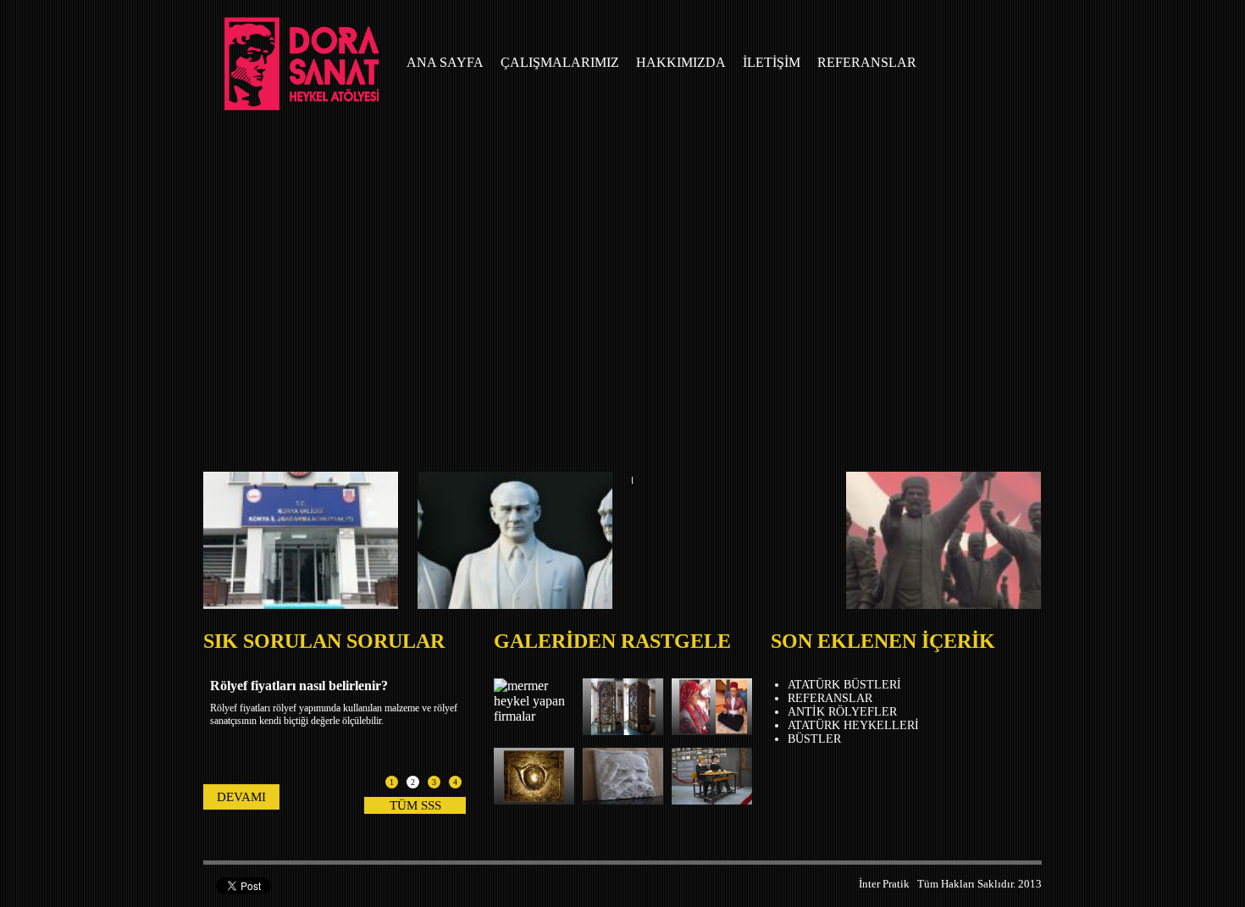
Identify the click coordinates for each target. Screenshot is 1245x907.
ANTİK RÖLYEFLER (842, 711)
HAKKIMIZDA (681, 62)
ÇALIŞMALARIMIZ (560, 62)
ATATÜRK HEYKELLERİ (853, 725)
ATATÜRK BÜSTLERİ (844, 684)
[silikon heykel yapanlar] (712, 730)
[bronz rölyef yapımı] (534, 800)
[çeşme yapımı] (623, 730)
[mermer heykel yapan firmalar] (534, 716)
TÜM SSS (415, 805)
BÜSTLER (814, 739)
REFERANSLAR (866, 62)
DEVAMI (241, 797)
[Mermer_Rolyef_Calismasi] (623, 800)
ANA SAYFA (445, 62)
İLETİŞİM (771, 62)
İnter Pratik (884, 883)
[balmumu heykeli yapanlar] (712, 800)
